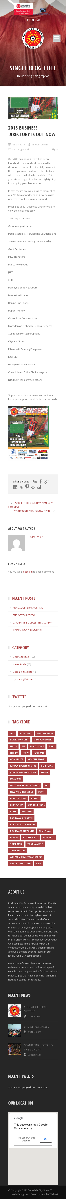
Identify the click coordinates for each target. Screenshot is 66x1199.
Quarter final (36, 804)
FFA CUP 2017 (37, 746)
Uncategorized (20, 149)
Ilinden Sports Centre (23, 765)
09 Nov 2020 (34, 1032)
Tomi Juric (16, 844)
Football (39, 752)
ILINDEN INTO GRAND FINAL (27, 630)
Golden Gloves (36, 759)
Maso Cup (15, 778)
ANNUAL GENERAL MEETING (28, 607)
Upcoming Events (22, 671)
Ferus (13, 746)
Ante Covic (25, 733)
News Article (19, 664)
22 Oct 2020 (34, 1055)
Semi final (45, 831)
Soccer (14, 837)
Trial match (17, 850)
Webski (54, 1194)
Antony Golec (45, 733)
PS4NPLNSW (16, 804)
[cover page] (33, 108)
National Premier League (25, 785)
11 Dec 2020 (34, 1016)
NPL (47, 785)
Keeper (44, 772)
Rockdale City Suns (21, 817)
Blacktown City (19, 739)
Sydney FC (48, 837)
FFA (23, 746)
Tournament (35, 844)
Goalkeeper (16, 759)
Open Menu (56, 38)
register (26, 811)
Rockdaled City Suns (22, 831)
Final (52, 746)
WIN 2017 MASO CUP (20, 863)
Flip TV (14, 752)
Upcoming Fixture (22, 679)
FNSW (26, 752)
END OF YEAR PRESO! (24, 615)
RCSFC (13, 811)
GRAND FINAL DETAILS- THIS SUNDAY (33, 622)
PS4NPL (35, 798)
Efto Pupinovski (43, 739)
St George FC (30, 837)
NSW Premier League (21, 792)
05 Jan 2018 (18, 144)
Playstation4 (18, 798)
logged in (28, 571)
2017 (12, 733)
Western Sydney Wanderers (26, 857)
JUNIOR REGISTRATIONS (23, 772)
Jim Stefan (47, 765)
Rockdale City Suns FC (23, 824)
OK (45, 1139)
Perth (41, 792)
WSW (38, 863)
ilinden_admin (40, 144)
